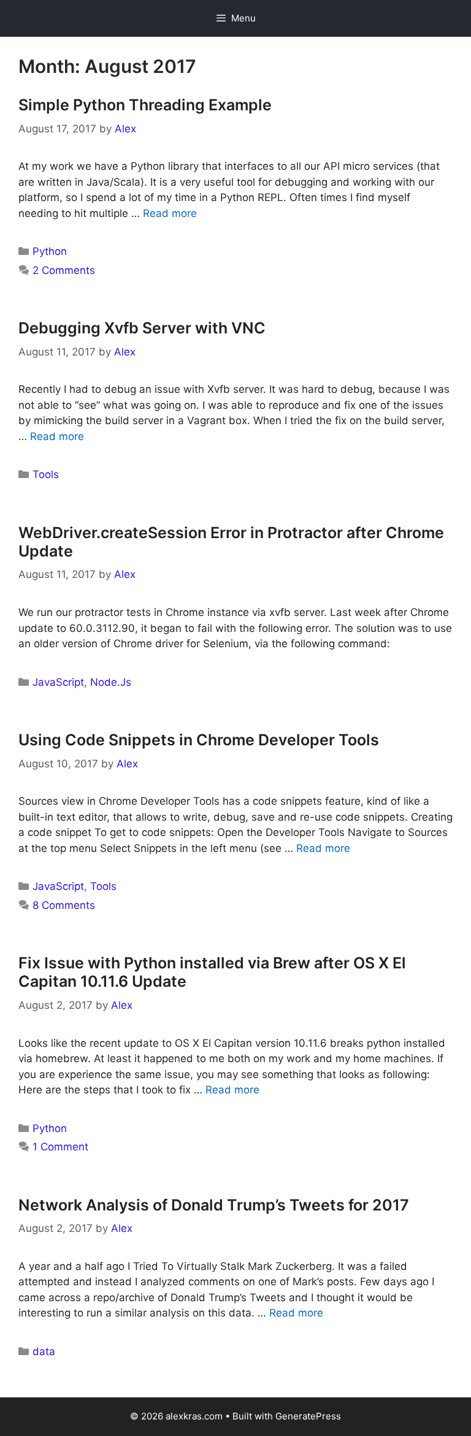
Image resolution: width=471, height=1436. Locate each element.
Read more (170, 213)
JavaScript (58, 682)
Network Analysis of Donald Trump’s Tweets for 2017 (213, 1205)
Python (50, 251)
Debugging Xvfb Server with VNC (142, 328)
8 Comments (64, 905)
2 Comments (64, 270)
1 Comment (60, 1147)
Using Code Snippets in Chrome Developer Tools (198, 740)
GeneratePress (308, 1416)
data (44, 1351)
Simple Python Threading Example (145, 105)
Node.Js (110, 682)
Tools (46, 474)
